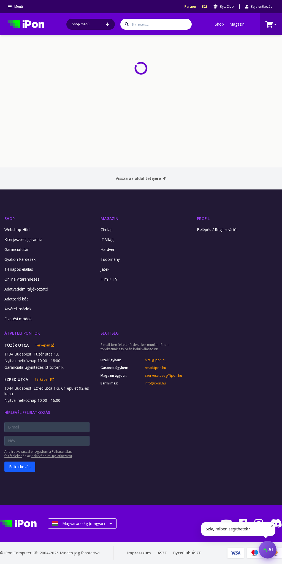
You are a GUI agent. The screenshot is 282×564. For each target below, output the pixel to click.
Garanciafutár (16, 249)
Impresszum (139, 552)
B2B (205, 6)
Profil (203, 218)
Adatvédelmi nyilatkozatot (51, 456)
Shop (219, 24)
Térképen (43, 345)
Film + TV (109, 279)
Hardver (108, 249)
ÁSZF (162, 552)
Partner (190, 6)
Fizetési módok (18, 318)
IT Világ (107, 239)
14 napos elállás (18, 269)
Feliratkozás (20, 466)
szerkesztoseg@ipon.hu (163, 375)
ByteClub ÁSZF (187, 552)
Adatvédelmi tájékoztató (26, 289)
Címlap (107, 229)
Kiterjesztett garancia (23, 239)
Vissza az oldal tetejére (138, 178)
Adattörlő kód (16, 299)
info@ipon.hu (155, 383)
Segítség (110, 333)
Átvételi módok (17, 308)
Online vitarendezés (21, 279)
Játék (105, 269)
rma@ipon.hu (155, 368)
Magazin (237, 24)
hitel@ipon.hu (155, 360)
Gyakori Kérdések (20, 259)
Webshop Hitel (17, 229)
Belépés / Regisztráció (217, 229)
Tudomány (110, 259)
